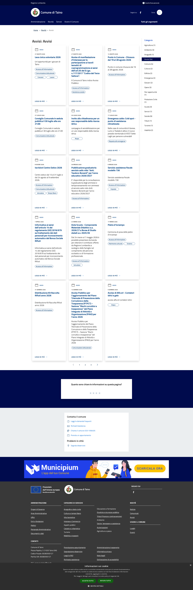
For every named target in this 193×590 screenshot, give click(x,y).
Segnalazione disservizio (73, 551)
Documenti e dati (37, 533)
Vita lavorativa (69, 517)
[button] (96, 586)
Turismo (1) (148, 125)
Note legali (101, 555)
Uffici (33, 517)
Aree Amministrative (39, 513)
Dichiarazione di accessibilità (108, 559)
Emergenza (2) (149, 78)
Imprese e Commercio (72, 521)
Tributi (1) (148, 120)
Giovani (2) (148, 82)
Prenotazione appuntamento (75, 547)
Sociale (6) (148, 116)
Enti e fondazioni (37, 521)
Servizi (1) (148, 111)
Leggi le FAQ (68, 555)
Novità (43, 30)
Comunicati (134, 513)
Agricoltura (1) (149, 45)
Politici (33, 525)
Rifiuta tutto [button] (105, 581)
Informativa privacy (104, 551)
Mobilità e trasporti (71, 535)
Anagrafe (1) (149, 54)
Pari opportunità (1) (150, 93)
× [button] (190, 565)
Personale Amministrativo (41, 529)
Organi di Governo (38, 509)
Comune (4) (148, 64)
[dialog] (96, 576)
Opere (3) (147, 87)
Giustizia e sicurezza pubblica (108, 512)
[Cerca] (159, 12)
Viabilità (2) (148, 130)
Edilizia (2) (148, 73)
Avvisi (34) (148, 59)
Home (36, 30)
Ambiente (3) (149, 50)
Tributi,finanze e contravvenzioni (109, 516)
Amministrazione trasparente (108, 547)
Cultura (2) (148, 68)
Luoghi (132, 528)
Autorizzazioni (102, 527)
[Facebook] (139, 12)
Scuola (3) (148, 106)
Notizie (132, 509)
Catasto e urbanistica (72, 528)
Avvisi (41, 50)
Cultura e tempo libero (72, 513)
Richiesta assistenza (71, 559)
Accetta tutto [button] (87, 581)
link (118, 576)
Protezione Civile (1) (150, 100)
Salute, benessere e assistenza (108, 523)
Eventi (132, 532)
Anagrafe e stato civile (72, 509)
